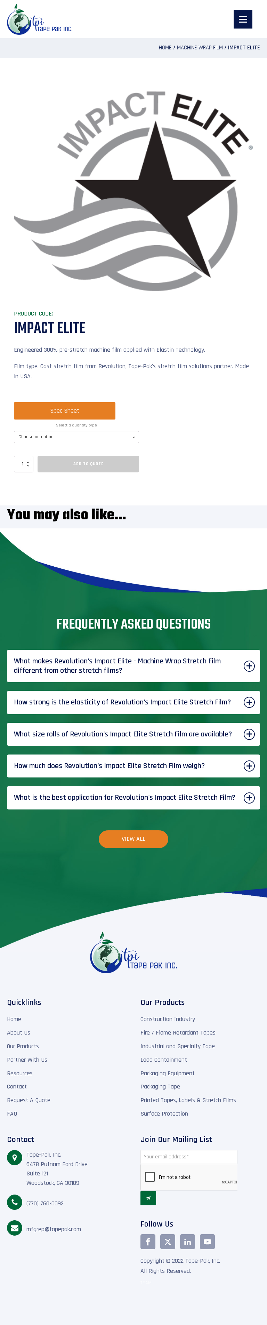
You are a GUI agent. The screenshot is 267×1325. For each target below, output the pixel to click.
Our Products (23, 1046)
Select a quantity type (76, 425)
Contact (17, 1087)
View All (133, 839)
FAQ (12, 1114)
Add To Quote (88, 463)
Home (165, 47)
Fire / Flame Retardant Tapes (178, 1033)
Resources (20, 1073)
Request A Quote (28, 1100)
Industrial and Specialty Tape (177, 1046)
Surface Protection (164, 1114)
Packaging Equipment (167, 1073)
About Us (18, 1033)
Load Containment (163, 1060)
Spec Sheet (64, 411)
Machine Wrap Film (200, 47)
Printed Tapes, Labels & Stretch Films (188, 1100)
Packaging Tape (160, 1087)
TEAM (146, 1283)
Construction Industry (167, 1019)
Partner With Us (27, 1060)
